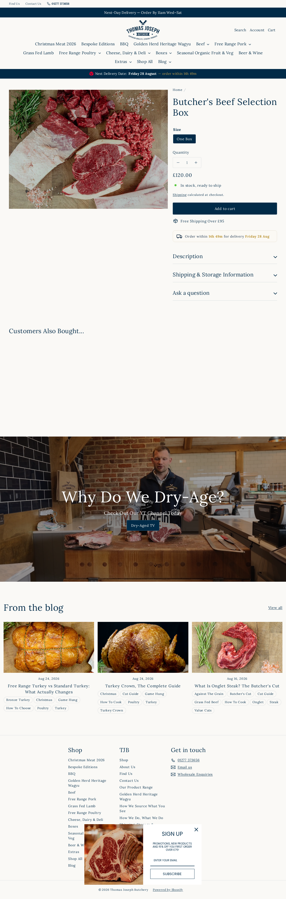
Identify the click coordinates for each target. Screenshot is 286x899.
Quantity (181, 152)
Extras (121, 61)
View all (275, 607)
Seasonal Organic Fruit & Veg (205, 52)
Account (257, 30)
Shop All (145, 61)
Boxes (162, 52)
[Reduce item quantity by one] (178, 162)
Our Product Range (136, 787)
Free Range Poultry (78, 52)
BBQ (124, 43)
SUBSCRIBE (172, 873)
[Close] (196, 829)
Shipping (180, 195)
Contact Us (33, 4)
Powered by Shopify (168, 890)
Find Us (14, 4)
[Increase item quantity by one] (196, 162)
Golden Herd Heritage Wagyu (162, 43)
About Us (127, 767)
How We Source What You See (142, 808)
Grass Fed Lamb (38, 52)
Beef (201, 43)
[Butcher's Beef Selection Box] (29, 372)
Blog (163, 61)
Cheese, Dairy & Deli (126, 52)
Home (177, 90)
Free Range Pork (231, 43)
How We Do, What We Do (141, 818)
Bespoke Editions (98, 43)
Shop (124, 760)
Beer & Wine (251, 52)
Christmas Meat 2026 (55, 43)
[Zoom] (88, 149)
